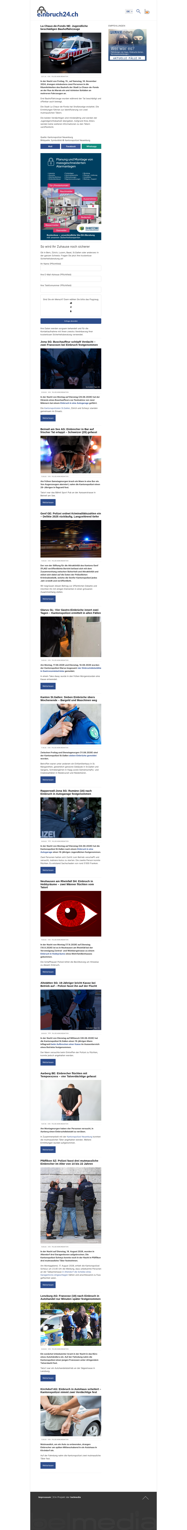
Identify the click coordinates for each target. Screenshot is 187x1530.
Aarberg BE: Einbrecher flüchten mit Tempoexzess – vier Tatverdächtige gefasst (68, 1075)
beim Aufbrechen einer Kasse (66, 1044)
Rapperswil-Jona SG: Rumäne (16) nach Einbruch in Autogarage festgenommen (66, 792)
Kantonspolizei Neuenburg (79, 1136)
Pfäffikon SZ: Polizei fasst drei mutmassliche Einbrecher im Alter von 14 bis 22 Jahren (69, 1162)
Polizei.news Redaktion (60, 76)
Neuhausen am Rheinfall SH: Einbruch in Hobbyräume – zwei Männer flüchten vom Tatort (67, 884)
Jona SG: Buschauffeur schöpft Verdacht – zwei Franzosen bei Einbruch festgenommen (69, 343)
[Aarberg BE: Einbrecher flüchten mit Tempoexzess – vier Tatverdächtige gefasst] (70, 1100)
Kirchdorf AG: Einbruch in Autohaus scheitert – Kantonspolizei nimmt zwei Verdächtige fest (70, 1391)
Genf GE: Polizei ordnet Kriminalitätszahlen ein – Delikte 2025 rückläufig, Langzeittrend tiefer (70, 515)
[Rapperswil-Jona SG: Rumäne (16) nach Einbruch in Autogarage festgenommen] (70, 817)
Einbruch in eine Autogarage (74, 403)
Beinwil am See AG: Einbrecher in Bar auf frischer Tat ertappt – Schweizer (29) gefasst (68, 431)
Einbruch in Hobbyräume (52, 953)
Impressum (44, 1497)
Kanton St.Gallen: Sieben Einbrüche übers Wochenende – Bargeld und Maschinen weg (68, 699)
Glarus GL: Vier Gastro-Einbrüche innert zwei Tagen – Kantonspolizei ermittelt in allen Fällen (70, 611)
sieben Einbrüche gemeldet (83, 755)
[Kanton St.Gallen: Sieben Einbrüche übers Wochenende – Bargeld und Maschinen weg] (70, 724)
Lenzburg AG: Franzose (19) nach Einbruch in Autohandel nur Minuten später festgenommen (70, 1297)
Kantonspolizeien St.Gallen (57, 408)
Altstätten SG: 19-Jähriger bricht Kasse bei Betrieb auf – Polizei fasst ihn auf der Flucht (68, 984)
